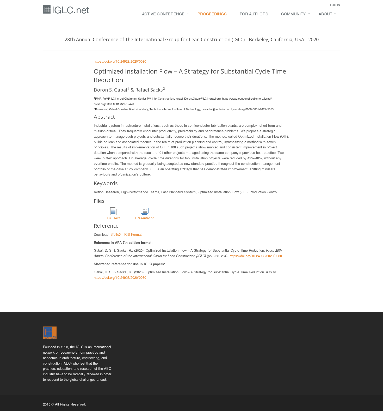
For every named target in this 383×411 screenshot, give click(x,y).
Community (293, 13)
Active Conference (163, 13)
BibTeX (115, 234)
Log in (335, 5)
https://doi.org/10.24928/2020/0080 (120, 61)
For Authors (254, 13)
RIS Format (133, 234)
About (325, 13)
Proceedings (212, 13)
